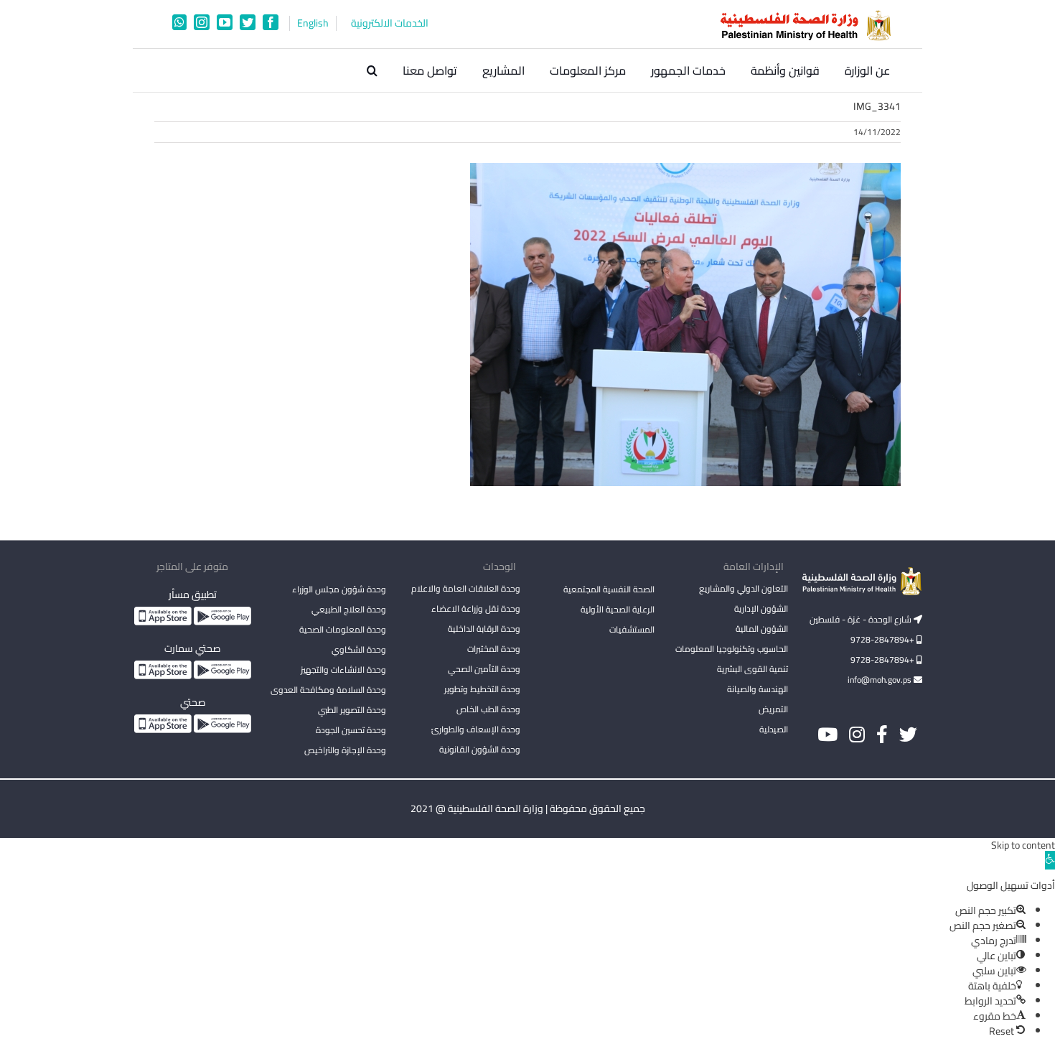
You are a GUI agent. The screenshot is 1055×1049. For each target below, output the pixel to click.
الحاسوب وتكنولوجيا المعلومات (731, 648)
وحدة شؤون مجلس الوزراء (339, 590)
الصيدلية (773, 729)
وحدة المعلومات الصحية (342, 629)
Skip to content (1023, 845)
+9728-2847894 (883, 639)
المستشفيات (632, 629)
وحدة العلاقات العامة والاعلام (465, 588)
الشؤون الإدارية (761, 608)
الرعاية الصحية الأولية (618, 609)
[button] (372, 70)
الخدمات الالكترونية (389, 23)
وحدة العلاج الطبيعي (348, 609)
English (313, 23)
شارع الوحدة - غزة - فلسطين (862, 619)
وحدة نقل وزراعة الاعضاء (475, 608)
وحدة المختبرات (493, 648)
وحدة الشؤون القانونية (479, 749)
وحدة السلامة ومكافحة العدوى (328, 689)
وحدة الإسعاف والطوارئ (475, 729)
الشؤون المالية (762, 628)
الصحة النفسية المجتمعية (609, 590)
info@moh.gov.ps (881, 679)
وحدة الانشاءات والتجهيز (343, 669)
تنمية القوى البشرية (752, 669)
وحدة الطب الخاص (488, 709)
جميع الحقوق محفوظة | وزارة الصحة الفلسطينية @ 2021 (528, 808)
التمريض (773, 709)
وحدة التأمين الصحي (484, 669)
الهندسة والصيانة (757, 689)
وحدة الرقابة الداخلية (484, 628)
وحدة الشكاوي (359, 649)
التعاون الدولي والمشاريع (743, 588)
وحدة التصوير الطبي (352, 709)
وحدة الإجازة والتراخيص (345, 750)
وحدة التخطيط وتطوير (482, 689)
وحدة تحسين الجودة (351, 730)
